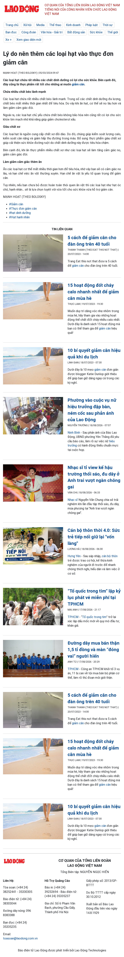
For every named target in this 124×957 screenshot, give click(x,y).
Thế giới (112, 32)
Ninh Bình (74, 432)
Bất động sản (76, 32)
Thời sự (108, 25)
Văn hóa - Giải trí (51, 32)
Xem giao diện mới (28, 39)
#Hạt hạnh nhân (19, 217)
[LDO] (33, 253)
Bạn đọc (11, 32)
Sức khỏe (96, 32)
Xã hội (27, 25)
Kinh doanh (73, 25)
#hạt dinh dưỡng (20, 213)
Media (40, 25)
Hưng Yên (74, 556)
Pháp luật (91, 25)
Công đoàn (28, 32)
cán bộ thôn (109, 556)
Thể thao (55, 25)
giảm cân (78, 84)
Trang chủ (11, 25)
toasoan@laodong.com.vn (20, 938)
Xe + (8, 39)
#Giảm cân (16, 204)
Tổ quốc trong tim (94, 617)
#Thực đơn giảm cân (23, 208)
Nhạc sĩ (73, 500)
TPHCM (73, 617)
